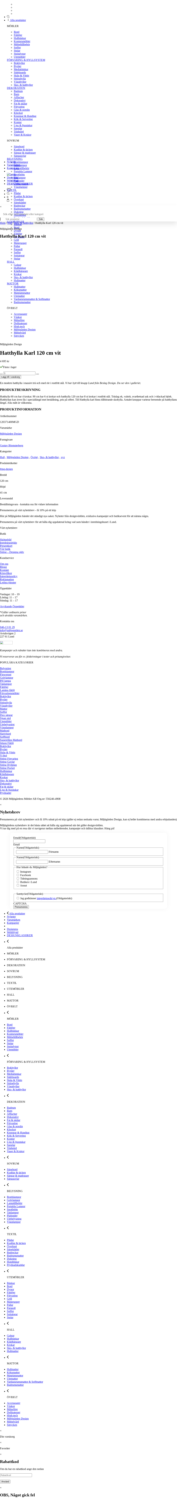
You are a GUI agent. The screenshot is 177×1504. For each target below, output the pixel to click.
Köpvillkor (6, 573)
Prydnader (5, 792)
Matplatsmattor (15, 1375)
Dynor (17, 230)
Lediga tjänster (8, 582)
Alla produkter (18, 20)
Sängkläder (20, 202)
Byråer (17, 66)
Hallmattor (12, 1351)
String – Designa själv (12, 552)
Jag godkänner (38, 898)
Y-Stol (3, 755)
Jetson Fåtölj (7, 743)
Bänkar (11, 1283)
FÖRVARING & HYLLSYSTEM (26, 59)
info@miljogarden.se (11, 630)
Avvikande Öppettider (12, 606)
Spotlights (19, 174)
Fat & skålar (20, 103)
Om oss (4, 563)
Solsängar (12, 1314)
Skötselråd (5, 539)
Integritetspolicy (8, 576)
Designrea (12, 177)
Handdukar (13, 1261)
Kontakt (4, 570)
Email (24, 837)
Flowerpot (5, 674)
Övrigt (34, 457)
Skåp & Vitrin (21, 75)
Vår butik (5, 548)
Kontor (18, 122)
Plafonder (19, 180)
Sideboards (20, 72)
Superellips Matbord (11, 740)
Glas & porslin (22, 109)
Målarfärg (12, 1409)
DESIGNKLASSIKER (20, 183)
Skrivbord (5, 733)
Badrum (18, 91)
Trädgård (19, 131)
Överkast (19, 199)
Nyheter (11, 161)
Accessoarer (13, 1403)
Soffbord (5, 736)
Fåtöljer (18, 35)
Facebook (25, 875)
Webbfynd (12, 180)
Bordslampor (21, 162)
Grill (16, 239)
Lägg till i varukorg (10, 377)
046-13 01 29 (7, 627)
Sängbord (19, 146)
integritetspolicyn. (46, 898)
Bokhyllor (19, 63)
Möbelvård (13, 1421)
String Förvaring (9, 758)
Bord (16, 31)
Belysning (5, 668)
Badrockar (19, 205)
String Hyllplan (8, 764)
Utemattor (12, 1378)
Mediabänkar (21, 69)
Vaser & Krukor (22, 134)
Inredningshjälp (8, 542)
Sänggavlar (20, 155)
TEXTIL (12, 190)
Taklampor (20, 177)
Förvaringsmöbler (9, 693)
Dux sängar (6, 715)
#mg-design (6, 469)
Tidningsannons (29, 878)
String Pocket (7, 768)
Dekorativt (19, 100)
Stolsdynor (20, 53)
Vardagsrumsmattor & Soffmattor (25, 1381)
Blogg (3, 566)
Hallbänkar (20, 38)
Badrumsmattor (22, 208)
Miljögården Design (11, 433)
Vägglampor (20, 186)
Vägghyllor (20, 81)
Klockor (18, 112)
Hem (2, 222)
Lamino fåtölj (7, 690)
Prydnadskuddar (16, 1264)
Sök (41, 219)
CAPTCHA (20, 903)
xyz (63, 457)
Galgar (10, 1335)
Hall (9, 222)
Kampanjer (13, 168)
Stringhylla (20, 78)
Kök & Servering (23, 119)
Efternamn (54, 861)
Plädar (17, 193)
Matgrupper (13, 1301)
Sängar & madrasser (25, 152)
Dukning (19, 211)
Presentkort (6, 545)
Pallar (10, 1304)
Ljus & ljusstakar (23, 125)
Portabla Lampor (23, 171)
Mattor (3, 708)
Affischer (19, 97)
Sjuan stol (5, 718)
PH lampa (5, 680)
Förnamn (54, 851)
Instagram (25, 871)
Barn (16, 94)
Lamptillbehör (21, 168)
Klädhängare (7, 774)
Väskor (11, 1406)
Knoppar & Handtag (25, 116)
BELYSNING (15, 158)
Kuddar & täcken (23, 149)
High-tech (12, 1415)
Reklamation (7, 579)
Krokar (4, 777)
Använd (5, 1481)
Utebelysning (7, 724)
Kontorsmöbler (22, 41)
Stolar (17, 50)
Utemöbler (19, 56)
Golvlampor (20, 165)
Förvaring (19, 106)
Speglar (18, 128)
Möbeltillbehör (22, 44)
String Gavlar (7, 761)
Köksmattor (13, 1372)
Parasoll (11, 1308)
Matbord (4, 730)
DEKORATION (16, 88)
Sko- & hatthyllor (23, 84)
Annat (23, 885)
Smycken (12, 1424)
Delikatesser (13, 1412)
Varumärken (13, 165)
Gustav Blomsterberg (11, 445)
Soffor (17, 47)
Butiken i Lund (28, 882)
